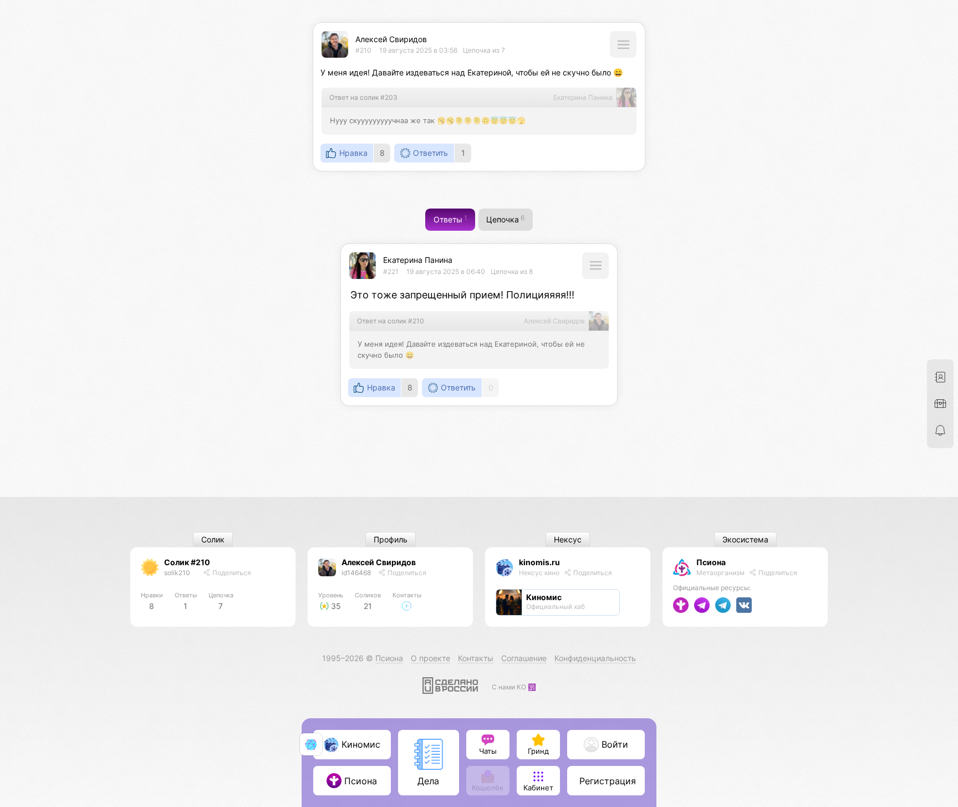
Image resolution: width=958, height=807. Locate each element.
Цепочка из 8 (512, 271)
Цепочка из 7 (484, 50)
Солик (213, 540)
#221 (391, 271)
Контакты (475, 658)
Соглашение (524, 658)
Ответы (450, 219)
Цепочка (505, 219)
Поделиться (231, 573)
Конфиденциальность (595, 658)
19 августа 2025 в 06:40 (445, 271)
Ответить (430, 153)
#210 (363, 50)
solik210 (177, 573)
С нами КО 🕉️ (514, 687)
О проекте (430, 658)
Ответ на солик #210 (390, 321)
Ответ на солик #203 (363, 97)
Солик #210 (187, 562)
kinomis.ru (539, 562)
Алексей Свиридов (391, 39)
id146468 (356, 573)
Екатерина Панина (417, 260)
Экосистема (745, 540)
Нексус (568, 540)
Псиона (711, 562)
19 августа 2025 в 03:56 (418, 50)
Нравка (353, 153)
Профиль (390, 540)
